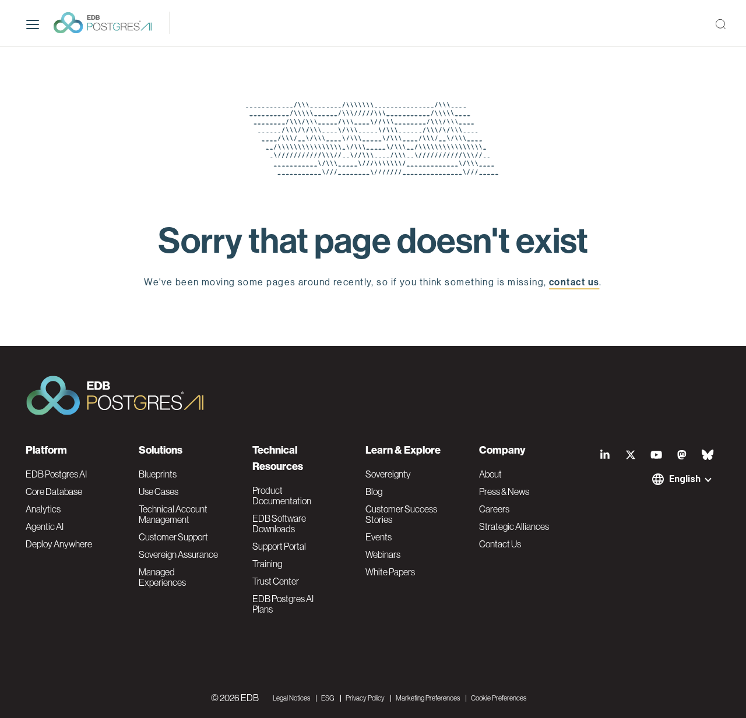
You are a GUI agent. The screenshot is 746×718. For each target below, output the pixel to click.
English (685, 478)
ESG (328, 698)
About (490, 474)
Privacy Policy (365, 698)
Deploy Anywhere (59, 544)
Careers (494, 509)
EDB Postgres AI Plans (283, 603)
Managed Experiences (162, 577)
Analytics (43, 509)
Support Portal (279, 546)
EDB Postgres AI (56, 474)
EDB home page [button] (373, 309)
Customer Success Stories (401, 514)
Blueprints (158, 474)
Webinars (382, 554)
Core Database (54, 491)
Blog (373, 491)
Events (378, 537)
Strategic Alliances (514, 526)
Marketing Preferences (428, 698)
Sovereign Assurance (178, 554)
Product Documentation (281, 495)
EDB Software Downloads (279, 523)
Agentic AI (45, 526)
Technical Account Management (173, 514)
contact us (574, 282)
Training (267, 563)
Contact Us (500, 544)
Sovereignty (388, 474)
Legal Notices (291, 698)
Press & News (504, 491)
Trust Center (275, 581)
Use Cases (158, 491)
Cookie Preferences (498, 698)
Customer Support (173, 537)
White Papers (390, 572)
